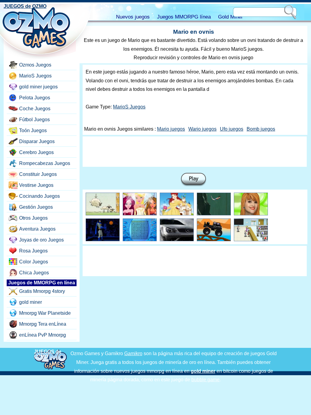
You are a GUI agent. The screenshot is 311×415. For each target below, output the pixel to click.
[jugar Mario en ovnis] (193, 180)
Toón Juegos (33, 130)
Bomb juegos (261, 129)
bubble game (205, 379)
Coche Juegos (34, 108)
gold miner (30, 302)
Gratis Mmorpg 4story (42, 291)
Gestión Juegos (36, 207)
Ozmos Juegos (35, 64)
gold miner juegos (38, 86)
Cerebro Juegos (36, 152)
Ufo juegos (231, 129)
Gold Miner (230, 17)
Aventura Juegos (37, 229)
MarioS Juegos (129, 106)
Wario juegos (202, 129)
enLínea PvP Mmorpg (42, 335)
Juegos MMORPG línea (184, 17)
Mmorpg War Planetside (45, 313)
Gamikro (133, 353)
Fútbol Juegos (34, 119)
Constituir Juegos (38, 174)
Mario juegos (171, 129)
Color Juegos (33, 261)
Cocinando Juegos (39, 196)
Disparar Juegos (37, 141)
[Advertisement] (194, 151)
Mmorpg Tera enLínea (42, 324)
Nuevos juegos (133, 17)
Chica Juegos (34, 272)
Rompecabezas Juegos (44, 163)
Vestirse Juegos (36, 185)
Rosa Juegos (33, 250)
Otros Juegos (33, 218)
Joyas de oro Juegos (41, 239)
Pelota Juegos (34, 97)
